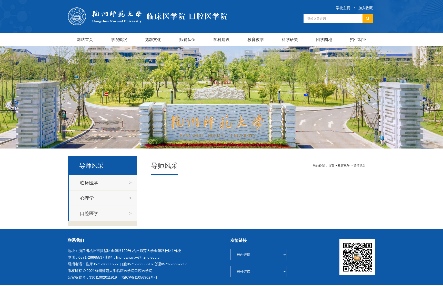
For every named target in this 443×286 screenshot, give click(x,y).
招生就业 (358, 39)
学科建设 (221, 39)
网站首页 (85, 39)
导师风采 (359, 165)
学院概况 (119, 39)
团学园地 (324, 39)
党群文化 (153, 39)
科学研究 (290, 39)
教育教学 (255, 39)
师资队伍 (187, 39)
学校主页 (343, 8)
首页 (331, 165)
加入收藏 (365, 8)
